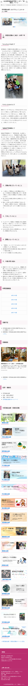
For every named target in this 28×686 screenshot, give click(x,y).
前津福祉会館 (6, 594)
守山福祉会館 (6, 480)
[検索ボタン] (26, 2)
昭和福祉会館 (6, 451)
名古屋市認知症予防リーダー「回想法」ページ (14, 1)
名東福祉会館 (6, 636)
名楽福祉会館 (6, 522)
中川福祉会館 (6, 465)
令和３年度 (14, 295)
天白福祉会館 (6, 494)
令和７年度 (14, 312)
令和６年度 (14, 308)
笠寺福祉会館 (6, 622)
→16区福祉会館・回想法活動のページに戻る (12, 641)
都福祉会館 (5, 423)
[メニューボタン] (1, 2)
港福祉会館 (5, 551)
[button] (13, 26)
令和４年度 (14, 299)
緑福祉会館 (5, 565)
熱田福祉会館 (6, 608)
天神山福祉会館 (6, 437)
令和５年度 (14, 304)
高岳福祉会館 (6, 508)
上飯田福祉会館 (6, 579)
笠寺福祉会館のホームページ (10, 399)
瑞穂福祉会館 (6, 537)
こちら (4, 333)
